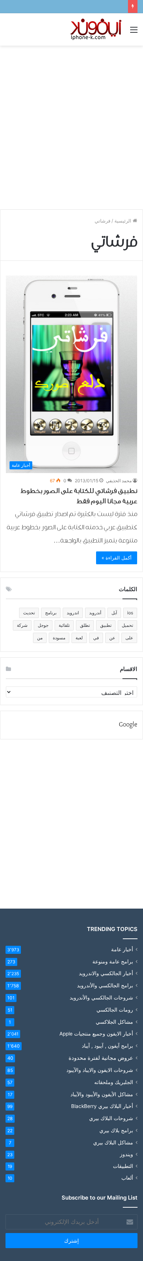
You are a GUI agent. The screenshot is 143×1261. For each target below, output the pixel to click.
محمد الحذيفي (119, 480)
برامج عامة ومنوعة (112, 961)
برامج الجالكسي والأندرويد (105, 985)
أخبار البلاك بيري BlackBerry (102, 1106)
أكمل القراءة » (117, 558)
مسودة (59, 637)
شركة (22, 625)
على (129, 637)
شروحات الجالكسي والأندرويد (101, 997)
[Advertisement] (71, 124)
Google (128, 725)
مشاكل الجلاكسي (114, 1022)
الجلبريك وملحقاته (113, 1082)
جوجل (43, 625)
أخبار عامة (122, 949)
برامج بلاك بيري (116, 1130)
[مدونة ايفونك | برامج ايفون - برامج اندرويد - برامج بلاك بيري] (96, 29)
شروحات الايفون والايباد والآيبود (99, 1070)
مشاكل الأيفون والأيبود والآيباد (101, 1094)
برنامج (50, 612)
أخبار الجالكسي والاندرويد (106, 973)
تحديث (29, 612)
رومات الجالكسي (114, 1009)
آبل (114, 612)
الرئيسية (123, 221)
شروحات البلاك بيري (111, 1118)
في (96, 637)
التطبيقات (123, 1166)
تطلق (85, 625)
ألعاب (127, 1178)
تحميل (127, 625)
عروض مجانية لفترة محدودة (101, 1057)
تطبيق (105, 625)
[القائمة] (134, 32)
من (40, 637)
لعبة (79, 637)
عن (112, 637)
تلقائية (64, 625)
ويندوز (126, 1154)
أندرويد (95, 612)
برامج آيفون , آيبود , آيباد (107, 1045)
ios (130, 612)
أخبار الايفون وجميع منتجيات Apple (96, 1034)
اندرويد (73, 612)
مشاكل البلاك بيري (113, 1142)
